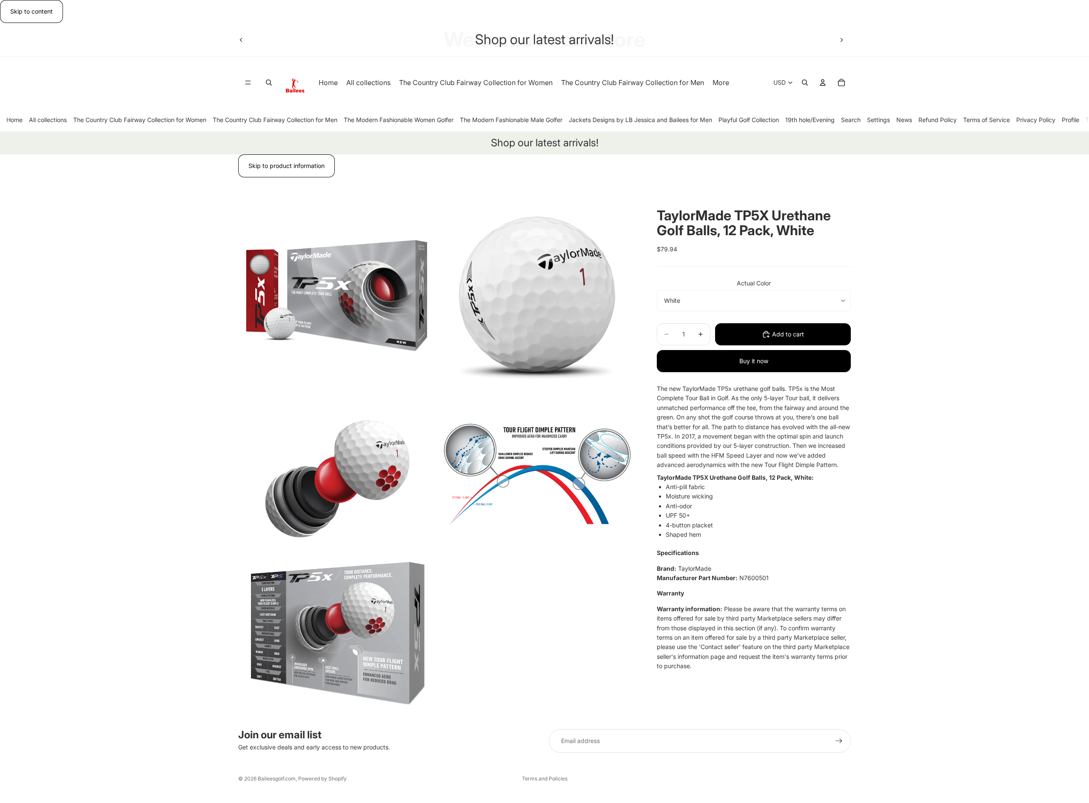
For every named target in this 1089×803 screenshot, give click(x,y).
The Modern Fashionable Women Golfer (398, 119)
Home (14, 119)
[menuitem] (720, 83)
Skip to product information (286, 165)
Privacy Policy (1035, 119)
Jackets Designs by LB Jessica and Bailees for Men (640, 119)
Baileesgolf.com (277, 778)
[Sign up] (839, 741)
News (904, 119)
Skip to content (31, 11)
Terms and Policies (544, 778)
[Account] (822, 83)
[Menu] (248, 83)
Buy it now (753, 360)
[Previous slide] (241, 39)
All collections (48, 119)
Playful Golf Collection (748, 119)
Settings (878, 119)
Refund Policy (937, 119)
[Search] (268, 83)
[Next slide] (841, 39)
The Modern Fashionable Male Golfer (511, 119)
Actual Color (754, 283)
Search (851, 119)
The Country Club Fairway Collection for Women (139, 119)
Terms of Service (986, 119)
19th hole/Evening (810, 119)
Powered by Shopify (322, 778)
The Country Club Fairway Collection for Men (275, 119)
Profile (1070, 119)
